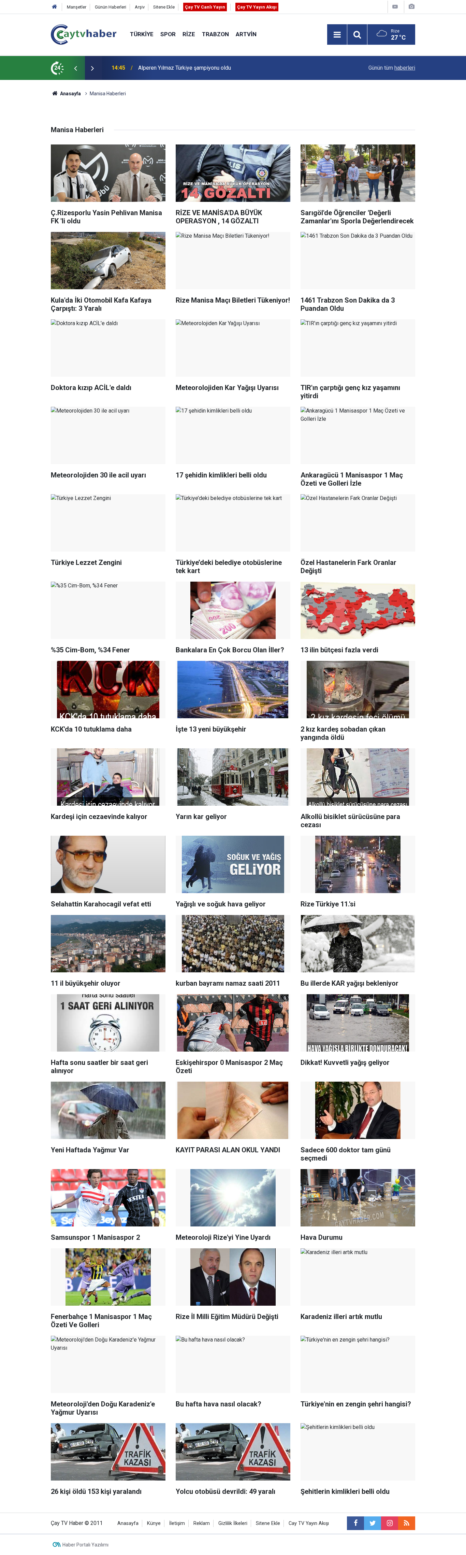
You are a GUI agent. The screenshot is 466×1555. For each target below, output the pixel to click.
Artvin (246, 34)
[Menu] (337, 34)
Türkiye (142, 34)
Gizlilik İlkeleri (232, 1523)
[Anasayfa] (54, 7)
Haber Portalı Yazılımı (85, 1544)
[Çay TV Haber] (83, 34)
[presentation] (75, 68)
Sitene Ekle (164, 7)
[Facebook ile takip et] (355, 1523)
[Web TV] (395, 6)
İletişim (177, 1523)
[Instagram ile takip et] (389, 1523)
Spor (168, 34)
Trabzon (215, 34)
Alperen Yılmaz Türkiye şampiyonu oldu (184, 68)
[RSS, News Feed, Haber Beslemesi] (406, 1523)
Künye (154, 1523)
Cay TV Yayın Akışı (309, 1523)
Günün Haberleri (110, 7)
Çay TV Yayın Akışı (257, 7)
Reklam (201, 1523)
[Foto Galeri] (411, 6)
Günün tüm (391, 68)
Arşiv (140, 7)
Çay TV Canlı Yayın (205, 7)
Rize (189, 34)
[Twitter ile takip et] (372, 1523)
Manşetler (76, 7)
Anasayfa (128, 1523)
